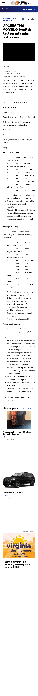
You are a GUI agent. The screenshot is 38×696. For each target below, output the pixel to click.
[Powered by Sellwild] (32, 531)
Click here (7, 102)
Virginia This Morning (9, 19)
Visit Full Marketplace (28, 408)
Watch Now (32, 3)
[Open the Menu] (3, 3)
